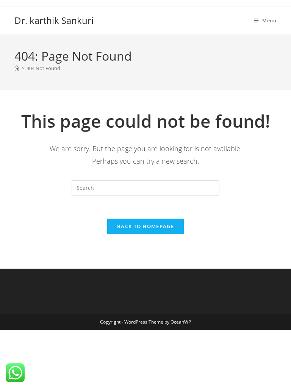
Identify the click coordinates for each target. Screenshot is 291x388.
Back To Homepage (145, 226)
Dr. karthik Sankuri (54, 20)
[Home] (16, 68)
